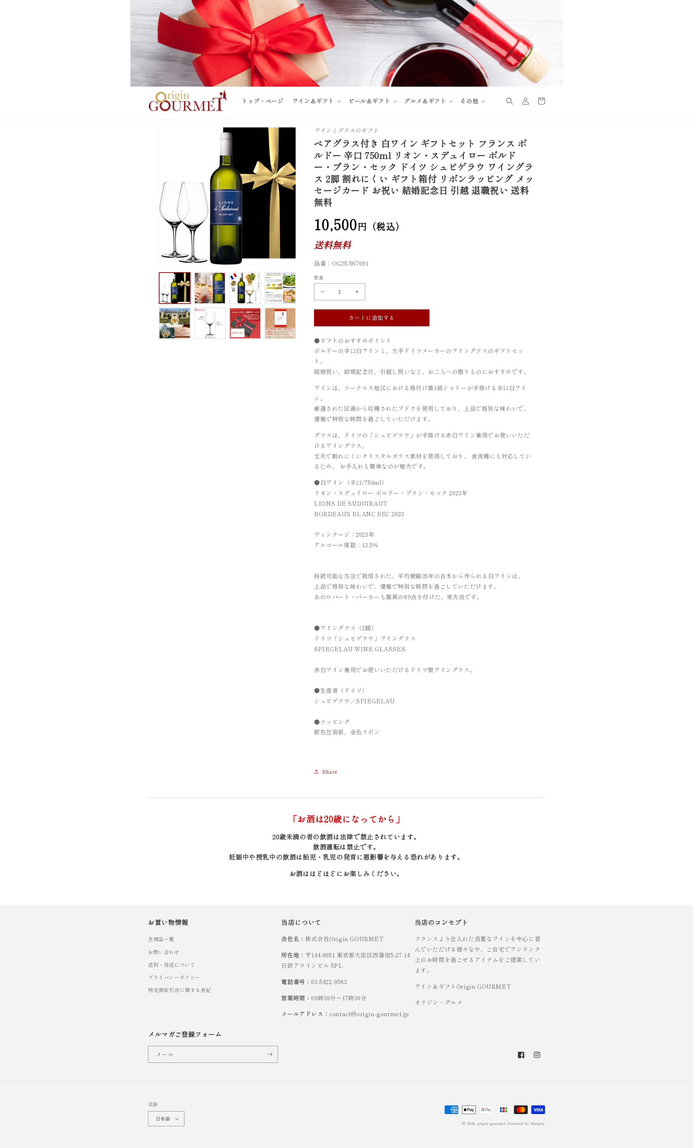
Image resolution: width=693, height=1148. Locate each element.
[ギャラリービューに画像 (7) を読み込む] (245, 323)
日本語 (163, 1118)
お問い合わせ (164, 952)
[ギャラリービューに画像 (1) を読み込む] (174, 288)
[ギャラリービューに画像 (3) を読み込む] (245, 288)
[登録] (270, 1054)
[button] (316, 101)
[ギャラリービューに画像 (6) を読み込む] (210, 323)
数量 (319, 277)
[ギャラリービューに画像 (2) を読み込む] (210, 288)
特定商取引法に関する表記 (179, 989)
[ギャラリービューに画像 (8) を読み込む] (280, 323)
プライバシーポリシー (174, 977)
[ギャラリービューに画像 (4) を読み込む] (280, 288)
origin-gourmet (492, 1123)
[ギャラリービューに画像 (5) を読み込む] (174, 323)
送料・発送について (171, 964)
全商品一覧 (161, 939)
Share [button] (329, 771)
